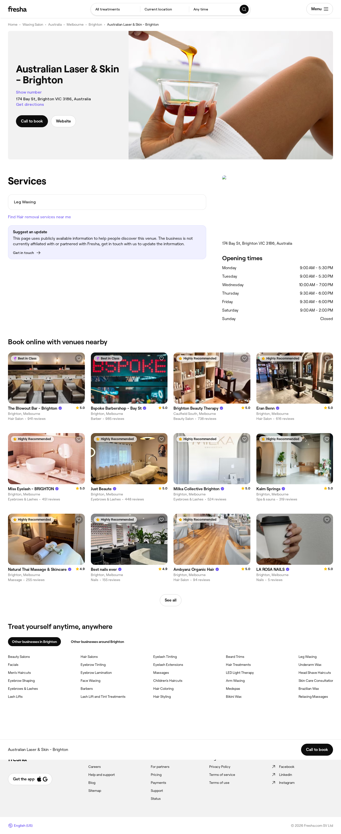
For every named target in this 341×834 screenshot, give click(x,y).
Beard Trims (235, 657)
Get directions (30, 104)
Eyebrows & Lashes (23, 689)
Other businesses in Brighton (34, 642)
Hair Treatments (238, 665)
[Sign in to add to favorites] (79, 358)
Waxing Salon (32, 24)
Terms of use (219, 783)
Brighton (95, 24)
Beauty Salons (19, 657)
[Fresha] (17, 9)
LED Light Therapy (240, 673)
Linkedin (285, 775)
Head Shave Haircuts (315, 673)
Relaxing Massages (313, 697)
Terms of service (222, 775)
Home (12, 24)
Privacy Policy (219, 767)
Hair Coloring (163, 689)
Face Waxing (90, 681)
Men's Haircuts (19, 673)
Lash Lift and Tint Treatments (103, 697)
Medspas (233, 689)
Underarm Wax (310, 665)
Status (156, 799)
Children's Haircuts (167, 681)
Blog (91, 783)
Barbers (87, 689)
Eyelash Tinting (165, 657)
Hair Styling (162, 697)
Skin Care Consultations (317, 681)
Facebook (286, 767)
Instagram (287, 783)
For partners (160, 767)
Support (157, 791)
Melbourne (75, 24)
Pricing (156, 775)
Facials (13, 665)
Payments (158, 783)
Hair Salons (89, 657)
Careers (94, 767)
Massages (161, 673)
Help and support (101, 775)
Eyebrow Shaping (21, 681)
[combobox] (115, 9)
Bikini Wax (234, 697)
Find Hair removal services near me (39, 217)
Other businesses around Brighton (97, 642)
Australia (55, 24)
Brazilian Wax (309, 689)
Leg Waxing (308, 657)
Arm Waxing (235, 681)
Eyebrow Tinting (93, 665)
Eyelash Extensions (168, 665)
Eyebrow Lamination (96, 673)
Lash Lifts (15, 697)
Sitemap (94, 791)
